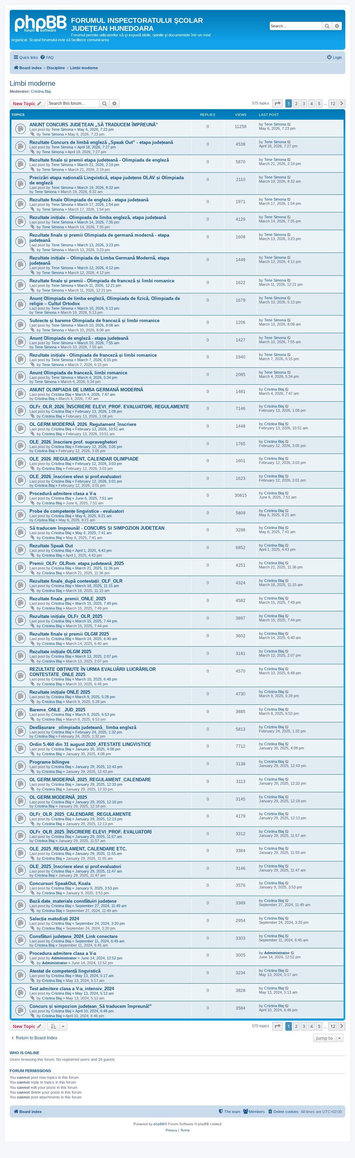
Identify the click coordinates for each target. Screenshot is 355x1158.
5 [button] (319, 103)
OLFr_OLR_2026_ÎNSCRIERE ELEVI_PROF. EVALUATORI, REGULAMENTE (109, 406)
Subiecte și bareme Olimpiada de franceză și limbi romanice (94, 320)
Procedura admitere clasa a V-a (62, 953)
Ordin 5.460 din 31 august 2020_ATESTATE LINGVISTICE (90, 744)
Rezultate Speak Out (51, 545)
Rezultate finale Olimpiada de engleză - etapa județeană (88, 199)
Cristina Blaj (41, 91)
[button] (277, 103)
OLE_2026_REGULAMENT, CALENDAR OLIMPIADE (84, 459)
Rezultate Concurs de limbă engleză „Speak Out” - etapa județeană (101, 142)
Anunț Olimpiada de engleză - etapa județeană (78, 338)
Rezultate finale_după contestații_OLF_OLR (75, 581)
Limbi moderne (32, 83)
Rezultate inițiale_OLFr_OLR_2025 (65, 616)
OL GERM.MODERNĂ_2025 (58, 797)
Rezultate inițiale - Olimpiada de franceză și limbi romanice (93, 355)
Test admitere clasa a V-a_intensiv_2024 (71, 988)
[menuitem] (47, 57)
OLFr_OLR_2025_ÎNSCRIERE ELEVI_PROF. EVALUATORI (90, 832)
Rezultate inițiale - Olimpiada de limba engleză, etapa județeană (97, 217)
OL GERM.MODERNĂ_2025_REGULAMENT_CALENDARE (90, 779)
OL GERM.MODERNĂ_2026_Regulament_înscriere (82, 424)
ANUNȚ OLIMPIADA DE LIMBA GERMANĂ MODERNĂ (86, 389)
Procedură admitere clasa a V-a (62, 493)
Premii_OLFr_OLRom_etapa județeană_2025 (76, 563)
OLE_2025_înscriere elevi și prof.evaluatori (75, 866)
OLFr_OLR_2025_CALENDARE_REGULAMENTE (80, 814)
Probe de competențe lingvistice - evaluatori (76, 511)
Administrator (64, 958)
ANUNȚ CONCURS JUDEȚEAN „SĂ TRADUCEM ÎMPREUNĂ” (93, 124)
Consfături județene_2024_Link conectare (73, 936)
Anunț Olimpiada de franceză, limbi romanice (78, 372)
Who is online (24, 1053)
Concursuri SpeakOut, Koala (59, 883)
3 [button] (304, 103)
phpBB (159, 1124)
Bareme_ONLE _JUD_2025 (57, 709)
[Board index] (41, 22)
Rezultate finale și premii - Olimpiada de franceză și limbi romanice (101, 280)
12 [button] (332, 103)
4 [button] (311, 103)
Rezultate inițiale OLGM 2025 (60, 651)
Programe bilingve (49, 762)
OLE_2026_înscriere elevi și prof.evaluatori (75, 476)
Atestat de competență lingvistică (65, 971)
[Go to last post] (289, 124)
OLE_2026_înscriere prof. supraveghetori (73, 442)
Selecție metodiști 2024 (54, 918)
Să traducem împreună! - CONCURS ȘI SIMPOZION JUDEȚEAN (96, 528)
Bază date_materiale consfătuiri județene (72, 901)
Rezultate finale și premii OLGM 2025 (69, 634)
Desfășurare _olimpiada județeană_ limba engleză (82, 727)
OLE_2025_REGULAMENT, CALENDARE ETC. (78, 848)
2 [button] (296, 103)
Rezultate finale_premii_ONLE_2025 (67, 598)
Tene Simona (62, 129)
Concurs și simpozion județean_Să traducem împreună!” (90, 1006)
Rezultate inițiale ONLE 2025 (59, 692)
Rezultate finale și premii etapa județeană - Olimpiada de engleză (99, 160)
